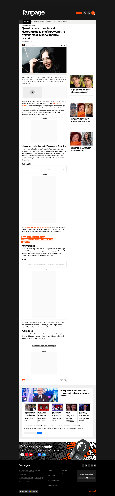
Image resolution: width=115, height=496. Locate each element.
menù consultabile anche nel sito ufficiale (36, 227)
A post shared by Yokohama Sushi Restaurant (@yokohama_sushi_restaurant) (44, 169)
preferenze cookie (52, 485)
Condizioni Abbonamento (54, 480)
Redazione (50, 483)
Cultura (55, 21)
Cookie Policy (51, 478)
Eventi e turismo (62, 21)
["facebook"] (39, 454)
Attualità (36, 21)
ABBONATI (79, 12)
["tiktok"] (22, 454)
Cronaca (29, 376)
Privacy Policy (51, 475)
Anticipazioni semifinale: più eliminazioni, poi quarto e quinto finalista (74, 393)
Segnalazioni (51, 473)
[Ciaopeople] (92, 491)
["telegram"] (44, 454)
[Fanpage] (24, 465)
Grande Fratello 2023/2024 (29, 25)
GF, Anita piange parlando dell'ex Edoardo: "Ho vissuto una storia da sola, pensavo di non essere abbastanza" (53, 428)
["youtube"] (31, 454)
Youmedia (50, 470)
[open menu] (21, 22)
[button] (65, 45)
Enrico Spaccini (33, 45)
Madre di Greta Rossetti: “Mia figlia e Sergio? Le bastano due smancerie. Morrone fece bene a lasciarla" (52, 426)
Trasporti (48, 21)
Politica (42, 21)
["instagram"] (26, 454)
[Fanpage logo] (33, 13)
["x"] (35, 454)
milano (26, 21)
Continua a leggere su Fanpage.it (44, 346)
